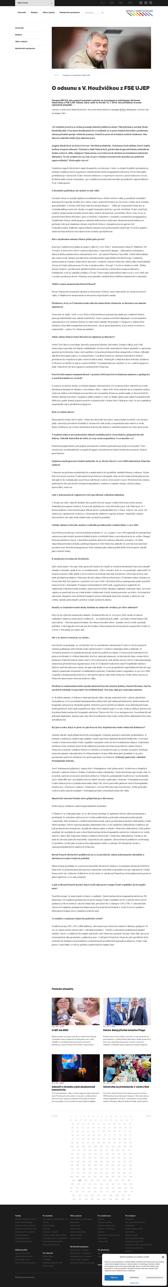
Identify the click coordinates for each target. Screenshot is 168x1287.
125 (90, 1154)
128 (107, 1154)
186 (124, 1173)
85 (119, 1139)
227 (113, 1188)
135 (84, 1158)
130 (119, 1154)
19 (90, 1120)
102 (83, 1147)
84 (114, 1139)
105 (101, 1147)
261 (129, 1199)
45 (99, 1128)
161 (107, 1165)
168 (84, 1169)
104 (95, 1147)
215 (107, 1184)
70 (105, 1135)
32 (93, 1124)
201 (86, 1180)
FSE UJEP (70, 103)
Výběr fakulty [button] (23, 3)
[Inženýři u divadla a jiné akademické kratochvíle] (76, 1068)
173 (113, 1169)
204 (104, 1180)
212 (90, 1184)
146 (84, 1162)
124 (84, 1154)
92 (93, 1143)
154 (131, 1162)
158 (89, 1165)
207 (123, 1180)
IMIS (120, 3)
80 (94, 1139)
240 (125, 1192)
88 (72, 1143)
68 (94, 1135)
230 (131, 1188)
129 (113, 1154)
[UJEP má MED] (76, 1011)
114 (90, 1150)
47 (109, 1128)
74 (125, 1135)
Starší (148, 1116)
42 (83, 1128)
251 (129, 1195)
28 (73, 1124)
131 (125, 1154)
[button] (163, 1257)
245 (92, 1195)
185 (119, 1173)
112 (79, 1150)
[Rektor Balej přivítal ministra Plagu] (127, 1011)
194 (107, 1177)
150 (108, 1162)
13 (125, 1116)
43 (88, 1128)
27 (132, 1120)
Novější (54, 1116)
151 (113, 1162)
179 (84, 1173)
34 (104, 1124)
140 (113, 1158)
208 (129, 1180)
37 (119, 1124)
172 (107, 1169)
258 (110, 1199)
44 (93, 1128)
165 (131, 1165)
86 (125, 1139)
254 (86, 1199)
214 (101, 1184)
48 (115, 1128)
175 (125, 1169)
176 (130, 1169)
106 (107, 1147)
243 (79, 1195)
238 (113, 1192)
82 (104, 1139)
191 (89, 1177)
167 (78, 1169)
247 (104, 1195)
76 (73, 1139)
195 (113, 1177)
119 (118, 1150)
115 (95, 1150)
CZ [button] (102, 3)
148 (96, 1162)
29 (78, 1124)
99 (130, 1143)
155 (72, 1165)
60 (114, 1131)
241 (131, 1192)
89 (77, 1143)
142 (124, 1158)
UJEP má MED (60, 1030)
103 (89, 1147)
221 (77, 1188)
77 (78, 1139)
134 (78, 1158)
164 (124, 1165)
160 (101, 1165)
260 (122, 1199)
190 (83, 1177)
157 (84, 1165)
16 (75, 1120)
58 (104, 1131)
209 (72, 1184)
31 (88, 1124)
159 (95, 1165)
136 (89, 1158)
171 (102, 1169)
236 (101, 1192)
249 (117, 1195)
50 (125, 1128)
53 (78, 1131)
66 (83, 1135)
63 (130, 1131)
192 (95, 1177)
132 (130, 1154)
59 (109, 1131)
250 (123, 1195)
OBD (112, 3)
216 (113, 1184)
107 (113, 1147)
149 (101, 1162)
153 (125, 1162)
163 (119, 1165)
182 (101, 1173)
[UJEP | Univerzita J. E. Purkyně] (139, 14)
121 (129, 1150)
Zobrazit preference (154, 1278)
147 (90, 1162)
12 (120, 1116)
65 (78, 1135)
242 (73, 1195)
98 (125, 1143)
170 (96, 1169)
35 (109, 1124)
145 (78, 1162)
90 (83, 1143)
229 (125, 1188)
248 (110, 1195)
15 (70, 1120)
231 (71, 1192)
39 (130, 1124)
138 (101, 1158)
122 (72, 1154)
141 (119, 1158)
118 (112, 1150)
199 (73, 1180)
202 (92, 1180)
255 (92, 1199)
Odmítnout (134, 1278)
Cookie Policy (134, 1283)
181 (96, 1173)
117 (107, 1150)
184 (113, 1173)
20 (96, 1120)
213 (95, 1184)
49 (120, 1128)
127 (101, 1154)
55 (88, 1131)
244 (86, 1195)
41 (77, 1128)
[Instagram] (145, 2)
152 (119, 1162)
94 (104, 1143)
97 (120, 1143)
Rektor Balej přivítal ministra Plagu (124, 1030)
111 (73, 1150)
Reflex (123, 109)
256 (98, 1199)
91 (88, 1143)
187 (130, 1173)
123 (78, 1154)
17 (80, 1120)
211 (84, 1184)
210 (78, 1184)
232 (77, 1192)
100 (72, 1147)
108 (119, 1147)
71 (109, 1135)
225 (101, 1188)
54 (83, 1131)
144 (72, 1162)
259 (116, 1199)
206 (116, 1180)
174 (119, 1169)
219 (130, 1184)
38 (125, 1124)
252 (74, 1199)
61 (119, 1131)
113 (84, 1150)
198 (131, 1177)
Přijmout (114, 1278)
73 (120, 1135)
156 (78, 1165)
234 (89, 1192)
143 (130, 1158)
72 (115, 1135)
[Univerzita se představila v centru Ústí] (127, 1068)
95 (109, 1143)
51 (130, 1128)
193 (101, 1177)
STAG (130, 3)
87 (130, 1139)
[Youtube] (150, 2)
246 (98, 1195)
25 (121, 1120)
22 (106, 1120)
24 (116, 1120)
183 (107, 1173)
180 (90, 1173)
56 (93, 1131)
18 (85, 1120)
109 (125, 1147)
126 (95, 1154)
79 (88, 1139)
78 (83, 1139)
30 (83, 1124)
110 (131, 1147)
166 (72, 1169)
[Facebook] (140, 2)
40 (72, 1128)
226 (107, 1188)
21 (101, 1120)
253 (80, 1199)
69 (99, 1135)
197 (125, 1177)
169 (90, 1169)
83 (109, 1139)
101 (78, 1147)
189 (77, 1177)
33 (98, 1124)
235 (95, 1192)
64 (73, 1135)
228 (119, 1188)
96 (114, 1143)
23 (111, 1120)
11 (115, 1116)
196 (119, 1177)
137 (95, 1158)
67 (89, 1135)
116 (101, 1150)
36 (114, 1124)
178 (78, 1173)
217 (119, 1184)
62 (125, 1131)
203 (98, 1180)
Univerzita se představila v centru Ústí (126, 1086)
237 (107, 1192)
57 (98, 1131)
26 (127, 1120)
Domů (56, 75)
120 (123, 1150)
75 (130, 1135)
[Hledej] (103, 12)
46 (104, 1128)
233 (83, 1192)
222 (83, 1188)
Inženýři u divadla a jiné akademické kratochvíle (73, 1088)
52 (72, 1131)
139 (107, 1158)
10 (111, 1116)
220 (71, 1188)
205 (110, 1180)
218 (125, 1184)
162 (113, 1165)
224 (95, 1188)
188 (72, 1177)
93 (98, 1143)
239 (119, 1192)
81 (99, 1139)
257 (104, 1199)
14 (130, 1116)
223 (89, 1188)
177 (72, 1173)
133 (72, 1158)
